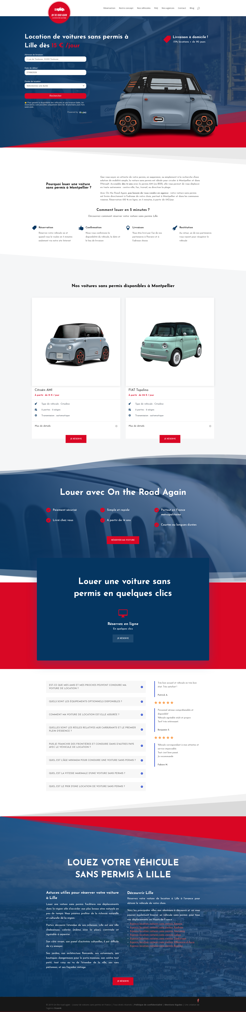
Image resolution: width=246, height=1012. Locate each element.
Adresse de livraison (34, 54)
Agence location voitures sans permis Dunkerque (158, 938)
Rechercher (55, 96)
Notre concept (126, 8)
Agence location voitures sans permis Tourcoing (157, 931)
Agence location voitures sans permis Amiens (156, 924)
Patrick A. (163, 695)
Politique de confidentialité (148, 1004)
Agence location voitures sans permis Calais (155, 935)
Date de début (31, 68)
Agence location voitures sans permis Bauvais (156, 946)
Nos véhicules (143, 8)
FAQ (156, 8)
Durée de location (33, 81)
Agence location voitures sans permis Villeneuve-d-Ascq (162, 942)
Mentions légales (173, 1004)
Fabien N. (163, 765)
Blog (192, 8)
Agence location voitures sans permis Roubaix (156, 927)
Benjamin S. (164, 730)
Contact (182, 8)
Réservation (109, 8)
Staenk (58, 1008)
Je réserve (76, 439)
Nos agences (168, 8)
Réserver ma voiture (123, 540)
